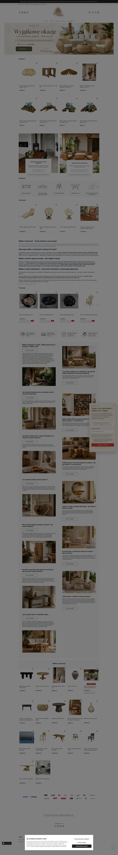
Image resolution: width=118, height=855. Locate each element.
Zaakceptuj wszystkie (82, 846)
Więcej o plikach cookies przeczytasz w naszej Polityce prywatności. (48, 846)
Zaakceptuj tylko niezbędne (81, 839)
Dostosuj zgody (82, 842)
